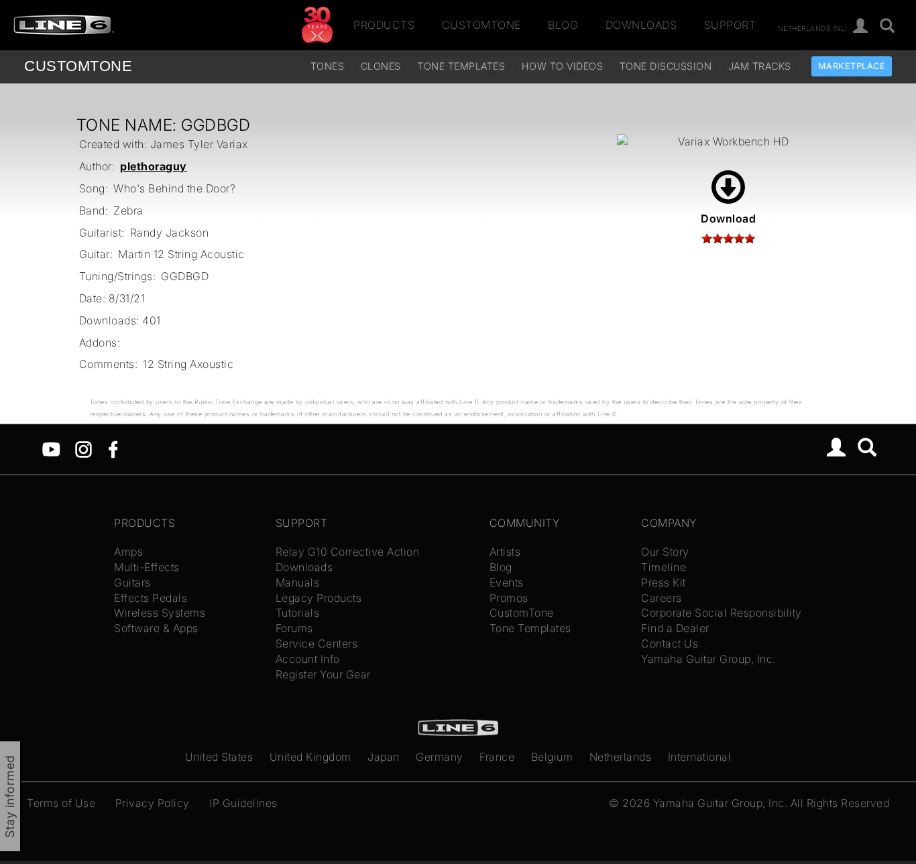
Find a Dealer (675, 628)
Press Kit (663, 582)
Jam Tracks (759, 66)
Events (507, 582)
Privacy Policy (152, 803)
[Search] (887, 26)
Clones (381, 66)
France (496, 756)
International (700, 756)
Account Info (308, 659)
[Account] (860, 26)
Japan (383, 756)
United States (219, 756)
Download (728, 218)
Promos (509, 598)
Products (383, 25)
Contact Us (669, 643)
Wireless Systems (159, 612)
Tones (327, 66)
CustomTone (481, 25)
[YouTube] (51, 448)
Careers (661, 598)
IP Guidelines (243, 803)
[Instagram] (83, 448)
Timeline (663, 567)
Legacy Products (319, 598)
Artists (505, 551)
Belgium (552, 756)
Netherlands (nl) (813, 27)
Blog (563, 25)
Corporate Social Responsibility (721, 612)
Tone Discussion (666, 66)
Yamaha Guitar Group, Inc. (708, 659)
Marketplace (852, 66)
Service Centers (317, 643)
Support (730, 25)
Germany (439, 756)
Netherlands (620, 756)
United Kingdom (310, 756)
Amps (128, 551)
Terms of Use (61, 803)
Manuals (298, 582)
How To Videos (563, 66)
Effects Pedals (150, 598)
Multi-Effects (147, 567)
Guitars (132, 582)
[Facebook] (113, 448)
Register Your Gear (323, 674)
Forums (294, 628)
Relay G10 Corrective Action (348, 551)
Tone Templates (461, 66)
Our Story (665, 551)
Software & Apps (156, 628)
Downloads (641, 25)
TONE (78, 66)
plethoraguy (153, 166)
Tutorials (298, 612)
